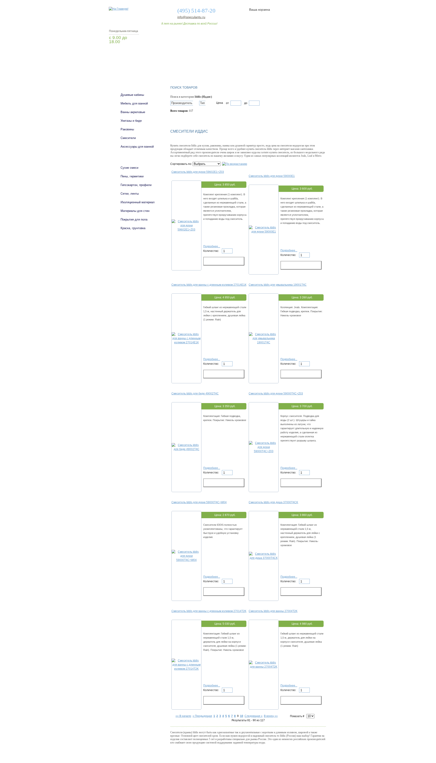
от (227, 103)
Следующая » (254, 716)
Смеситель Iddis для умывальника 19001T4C (278, 284)
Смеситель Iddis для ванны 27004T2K (273, 611)
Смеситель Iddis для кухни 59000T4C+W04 (199, 502)
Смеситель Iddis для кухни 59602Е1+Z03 (197, 171)
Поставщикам (277, 68)
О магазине (180, 68)
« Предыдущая (202, 716)
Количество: (211, 251)
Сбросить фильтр (191, 118)
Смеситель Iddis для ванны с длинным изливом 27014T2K (208, 611)
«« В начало (183, 716)
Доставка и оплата (215, 68)
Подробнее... (211, 246)
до (245, 103)
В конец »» (271, 716)
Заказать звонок (132, 53)
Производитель (181, 103)
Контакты (308, 68)
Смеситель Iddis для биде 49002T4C (195, 393)
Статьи (248, 68)
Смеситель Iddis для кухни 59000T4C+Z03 (276, 393)
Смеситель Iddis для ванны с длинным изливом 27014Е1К (208, 284)
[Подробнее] (186, 229)
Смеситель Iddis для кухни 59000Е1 (272, 176)
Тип (202, 103)
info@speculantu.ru (191, 17)
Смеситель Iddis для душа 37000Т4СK (273, 502)
